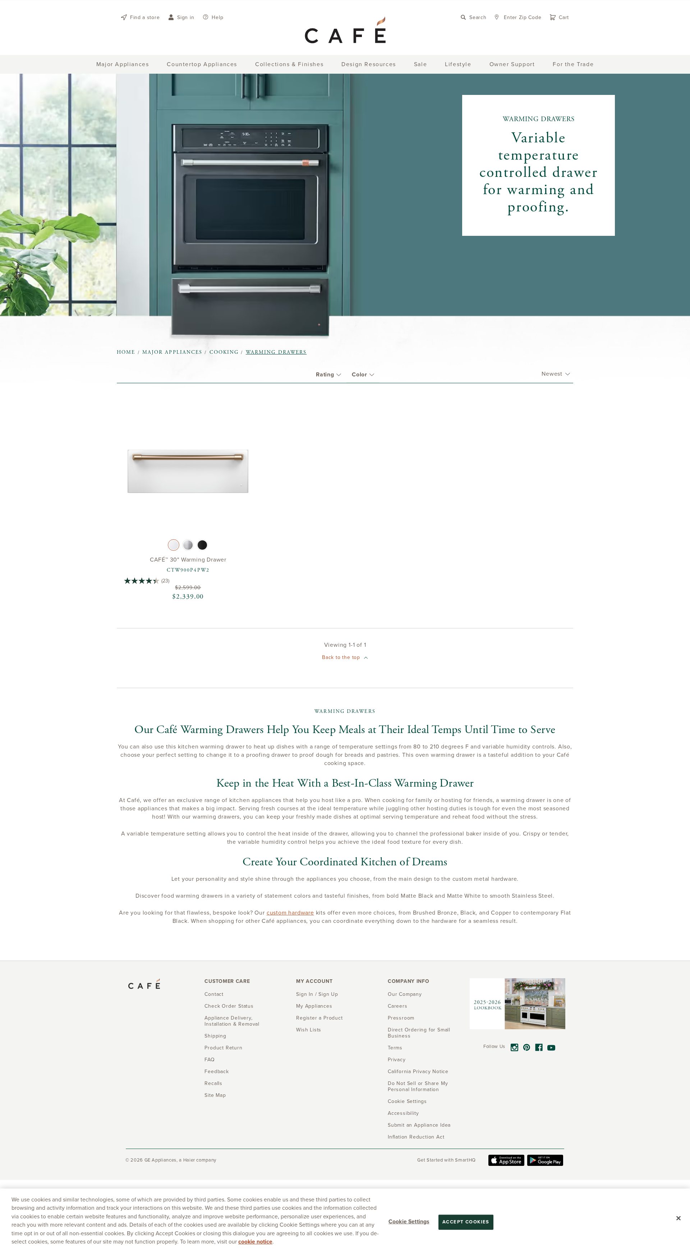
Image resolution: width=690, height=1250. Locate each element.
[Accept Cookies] (678, 1218)
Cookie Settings (408, 1221)
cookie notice (255, 1241)
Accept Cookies (465, 1222)
